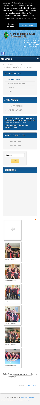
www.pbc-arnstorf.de (28, 397)
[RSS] (35, 219)
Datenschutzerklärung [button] (17, 18)
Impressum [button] (32, 18)
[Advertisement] (20, 194)
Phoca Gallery (32, 386)
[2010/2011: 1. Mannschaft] (12, 257)
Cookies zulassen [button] (28, 25)
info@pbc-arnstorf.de (31, 46)
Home (5, 65)
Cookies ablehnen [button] (10, 25)
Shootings (7, 67)
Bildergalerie (14, 65)
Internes (24, 65)
